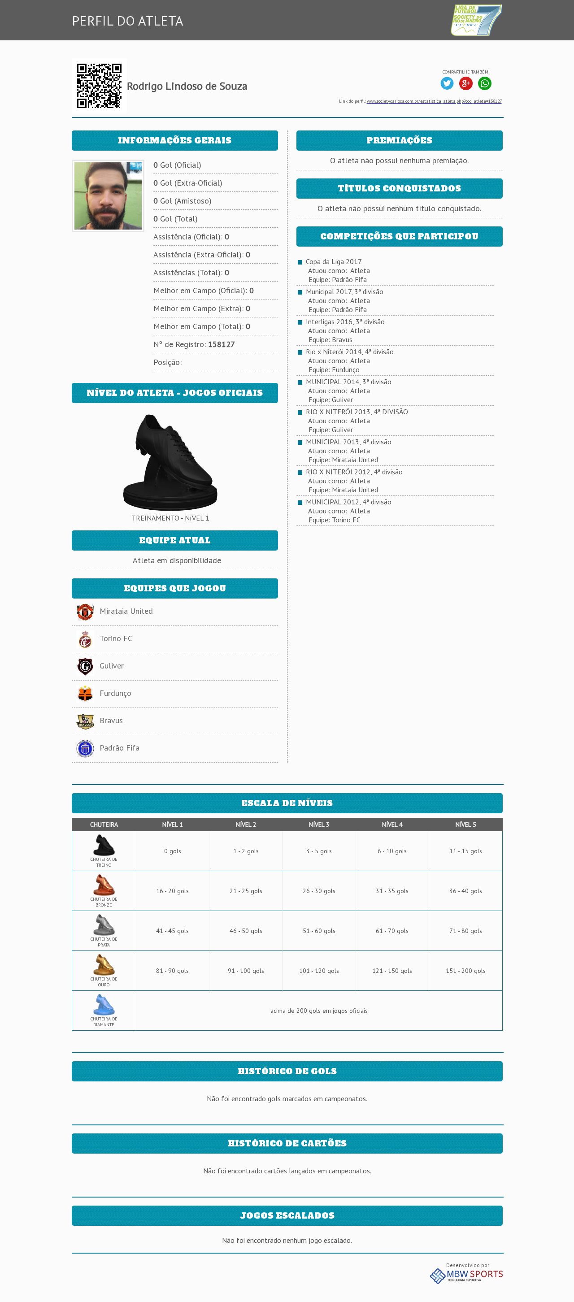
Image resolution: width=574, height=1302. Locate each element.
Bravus (111, 720)
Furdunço (115, 693)
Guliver (112, 665)
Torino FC (116, 638)
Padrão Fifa (119, 747)
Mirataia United (126, 611)
